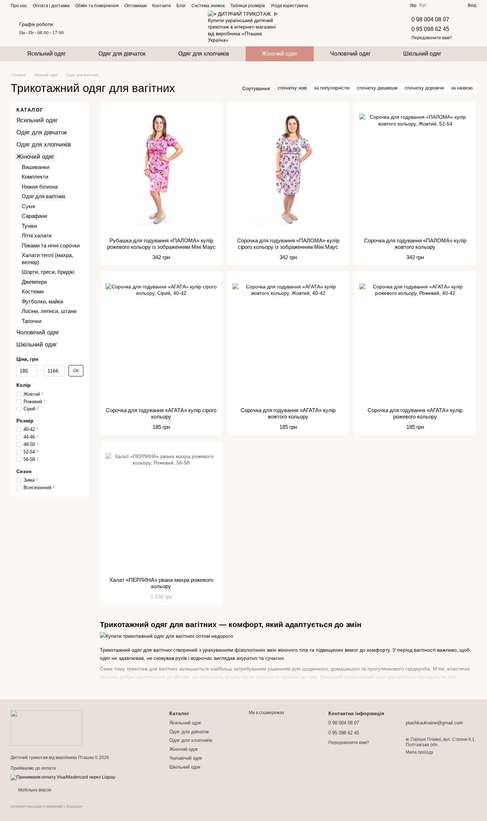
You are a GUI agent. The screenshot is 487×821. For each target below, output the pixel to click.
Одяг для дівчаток (121, 54)
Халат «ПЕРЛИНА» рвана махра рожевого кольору (161, 583)
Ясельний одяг (46, 54)
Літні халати (36, 235)
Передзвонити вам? (431, 37)
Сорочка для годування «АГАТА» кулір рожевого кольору (415, 413)
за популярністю (332, 88)
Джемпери (34, 282)
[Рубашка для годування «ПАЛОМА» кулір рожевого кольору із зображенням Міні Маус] (161, 169)
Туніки (29, 226)
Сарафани (34, 216)
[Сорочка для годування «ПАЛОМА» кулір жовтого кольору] (415, 169)
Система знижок (208, 5)
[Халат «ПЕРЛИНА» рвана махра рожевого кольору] (161, 508)
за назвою (462, 88)
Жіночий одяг (279, 54)
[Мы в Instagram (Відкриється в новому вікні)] (326, 5)
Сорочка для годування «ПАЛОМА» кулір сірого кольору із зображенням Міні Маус (288, 243)
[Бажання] (449, 5)
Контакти (161, 5)
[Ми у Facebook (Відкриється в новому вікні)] (318, 5)
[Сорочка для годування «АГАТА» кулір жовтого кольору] (288, 339)
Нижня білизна (40, 187)
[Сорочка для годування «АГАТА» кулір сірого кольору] (161, 339)
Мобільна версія (34, 789)
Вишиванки (35, 167)
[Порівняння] (436, 5)
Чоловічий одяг (350, 54)
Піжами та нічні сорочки (51, 245)
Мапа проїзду (419, 752)
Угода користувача (289, 5)
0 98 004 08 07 (430, 19)
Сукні (28, 206)
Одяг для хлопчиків (203, 54)
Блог (181, 5)
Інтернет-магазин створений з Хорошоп (46, 806)
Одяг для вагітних (44, 196)
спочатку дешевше (377, 88)
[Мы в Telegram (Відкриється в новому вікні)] (335, 5)
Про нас (19, 5)
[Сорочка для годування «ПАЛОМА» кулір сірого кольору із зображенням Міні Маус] (288, 169)
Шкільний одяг (422, 54)
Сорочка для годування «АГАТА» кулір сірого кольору (161, 413)
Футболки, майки (42, 301)
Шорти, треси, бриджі (48, 272)
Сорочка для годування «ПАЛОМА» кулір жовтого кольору (415, 243)
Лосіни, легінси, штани (49, 311)
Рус (422, 5)
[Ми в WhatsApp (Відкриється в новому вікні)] (352, 5)
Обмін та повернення (97, 5)
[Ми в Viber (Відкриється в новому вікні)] (344, 5)
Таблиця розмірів (247, 5)
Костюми (32, 291)
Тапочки (31, 321)
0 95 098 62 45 (430, 29)
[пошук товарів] (470, 54)
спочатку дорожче (424, 88)
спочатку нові (292, 88)
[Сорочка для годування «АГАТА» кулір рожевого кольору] (415, 339)
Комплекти (35, 177)
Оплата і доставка (51, 5)
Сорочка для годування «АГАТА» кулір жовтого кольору (288, 413)
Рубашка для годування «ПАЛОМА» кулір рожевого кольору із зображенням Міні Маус (161, 243)
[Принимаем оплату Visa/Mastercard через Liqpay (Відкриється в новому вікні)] (63, 777)
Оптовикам (135, 5)
